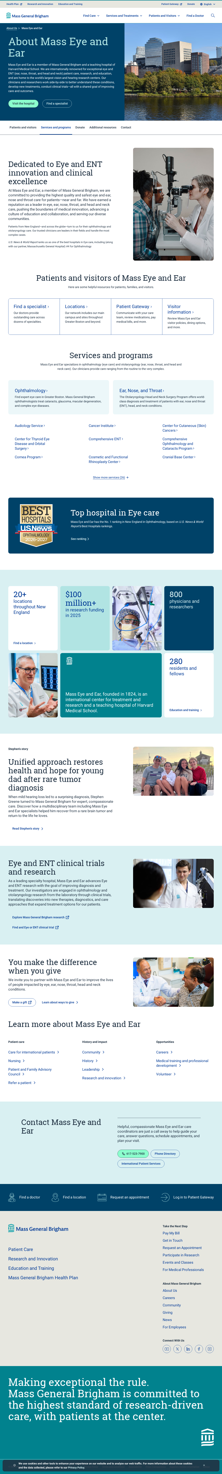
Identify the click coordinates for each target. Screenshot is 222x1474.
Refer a (19, 1083)
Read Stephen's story (25, 828)
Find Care (89, 15)
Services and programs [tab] (56, 127)
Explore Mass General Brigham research (38, 917)
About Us (12, 28)
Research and (101, 1078)
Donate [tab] (80, 127)
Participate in (181, 1255)
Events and (178, 1262)
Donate (191, 4)
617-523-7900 (135, 1153)
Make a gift (19, 1002)
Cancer (101, 426)
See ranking (78, 539)
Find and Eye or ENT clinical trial (33, 927)
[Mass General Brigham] (28, 15)
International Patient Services (141, 1163)
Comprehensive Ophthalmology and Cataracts (178, 443)
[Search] (212, 15)
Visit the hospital (23, 103)
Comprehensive (105, 439)
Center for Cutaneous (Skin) (184, 428)
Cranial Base (178, 457)
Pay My (171, 1233)
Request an (182, 1248)
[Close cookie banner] (204, 1465)
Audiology (29, 426)
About (170, 1291)
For (174, 1327)
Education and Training (70, 4)
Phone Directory (165, 1153)
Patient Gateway (170, 4)
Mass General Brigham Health (43, 1277)
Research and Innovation (40, 4)
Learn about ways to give (58, 1002)
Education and (31, 1268)
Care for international (31, 1052)
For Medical (183, 1270)
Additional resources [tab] (102, 127)
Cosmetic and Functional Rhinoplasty (108, 459)
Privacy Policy (76, 1467)
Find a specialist (57, 103)
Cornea (28, 457)
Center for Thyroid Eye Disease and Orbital (32, 443)
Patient (20, 1249)
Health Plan (13, 4)
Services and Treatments (122, 15)
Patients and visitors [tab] (23, 127)
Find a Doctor (195, 15)
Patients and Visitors (162, 15)
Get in (173, 1240)
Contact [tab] (126, 127)
